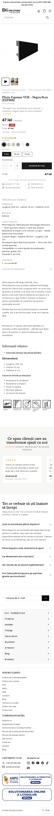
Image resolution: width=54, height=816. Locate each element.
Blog (4, 699)
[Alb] (23, 144)
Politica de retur (9, 706)
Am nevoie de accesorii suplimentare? (23, 565)
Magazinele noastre (11, 724)
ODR (4, 692)
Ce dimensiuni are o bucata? (18, 556)
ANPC (4, 688)
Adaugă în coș (37, 166)
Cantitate (7, 160)
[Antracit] (27, 144)
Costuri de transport (13, 269)
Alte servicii (7, 738)
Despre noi (7, 720)
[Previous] (4, 49)
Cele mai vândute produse (14, 90)
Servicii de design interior (13, 735)
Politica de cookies (10, 681)
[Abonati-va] (45, 598)
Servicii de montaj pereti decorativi (18, 731)
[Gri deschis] (8, 144)
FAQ (4, 685)
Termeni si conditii (10, 703)
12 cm (27, 154)
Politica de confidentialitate (14, 677)
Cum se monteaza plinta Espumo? (21, 524)
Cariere (5, 746)
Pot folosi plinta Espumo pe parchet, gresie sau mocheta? (22, 575)
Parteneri (6, 742)
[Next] (50, 49)
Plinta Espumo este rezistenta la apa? (23, 548)
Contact (5, 695)
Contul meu (7, 710)
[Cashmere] (13, 144)
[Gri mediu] (18, 144)
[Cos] (44, 11)
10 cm (17, 154)
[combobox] (27, 17)
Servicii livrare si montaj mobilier (16, 728)
